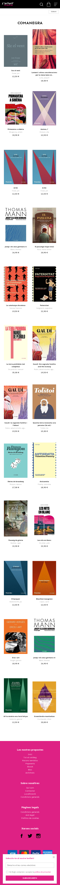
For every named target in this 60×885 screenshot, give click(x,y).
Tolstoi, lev (44, 428)
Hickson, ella (44, 132)
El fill (16, 188)
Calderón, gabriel (15, 719)
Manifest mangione (44, 599)
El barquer (15, 599)
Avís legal (30, 815)
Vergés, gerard (15, 660)
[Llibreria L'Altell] (7, 4)
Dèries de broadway (16, 481)
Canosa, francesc (15, 308)
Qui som (30, 788)
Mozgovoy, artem (15, 132)
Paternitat (44, 305)
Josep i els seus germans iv (16, 247)
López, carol (44, 602)
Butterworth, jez (16, 602)
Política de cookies (30, 818)
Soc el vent (15, 70)
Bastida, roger (16, 543)
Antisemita (44, 481)
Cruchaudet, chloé (44, 719)
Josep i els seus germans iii (44, 658)
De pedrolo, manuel (15, 369)
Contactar (30, 791)
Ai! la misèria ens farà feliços (16, 716)
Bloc (30, 770)
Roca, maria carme (44, 249)
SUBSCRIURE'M (30, 878)
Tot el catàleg (30, 757)
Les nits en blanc (44, 540)
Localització (30, 794)
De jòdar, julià (44, 543)
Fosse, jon (15, 73)
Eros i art (15, 658)
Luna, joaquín (44, 78)
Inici (30, 754)
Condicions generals (30, 797)
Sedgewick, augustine (44, 308)
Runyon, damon (16, 484)
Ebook (30, 766)
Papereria (30, 763)
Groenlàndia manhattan (44, 716)
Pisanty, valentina (44, 484)
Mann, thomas (15, 249)
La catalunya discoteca (15, 305)
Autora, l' (44, 129)
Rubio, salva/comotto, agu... (44, 369)
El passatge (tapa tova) (44, 247)
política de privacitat (42, 872)
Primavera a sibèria (16, 129)
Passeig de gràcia (16, 540)
